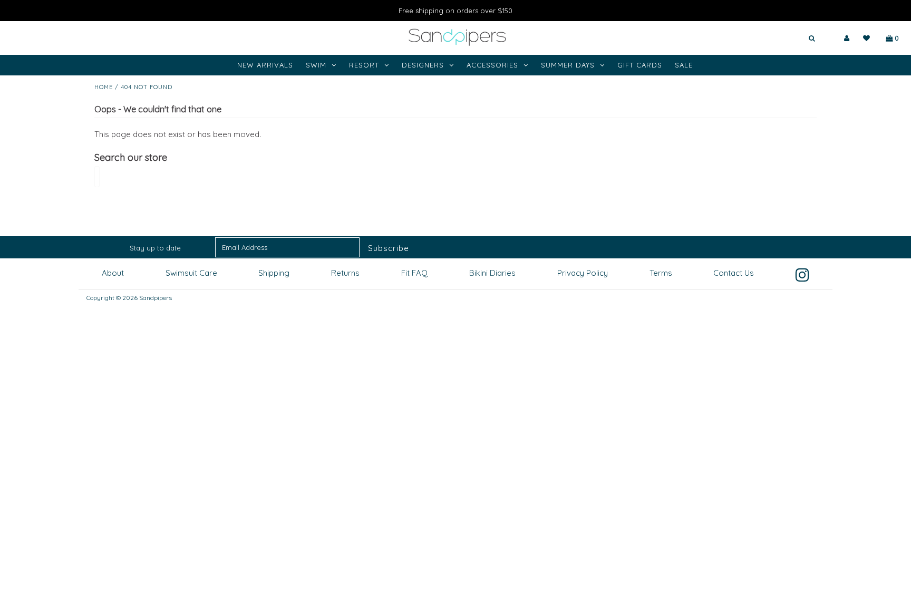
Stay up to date (155, 248)
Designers (423, 65)
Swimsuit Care (191, 273)
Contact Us (733, 273)
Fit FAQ (414, 273)
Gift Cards (639, 65)
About (113, 273)
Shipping (273, 273)
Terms (661, 273)
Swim (316, 65)
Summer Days (568, 65)
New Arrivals (265, 65)
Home (103, 87)
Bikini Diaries (492, 273)
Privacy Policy (582, 273)
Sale (684, 65)
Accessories (492, 65)
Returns (345, 273)
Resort (364, 65)
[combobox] (780, 38)
